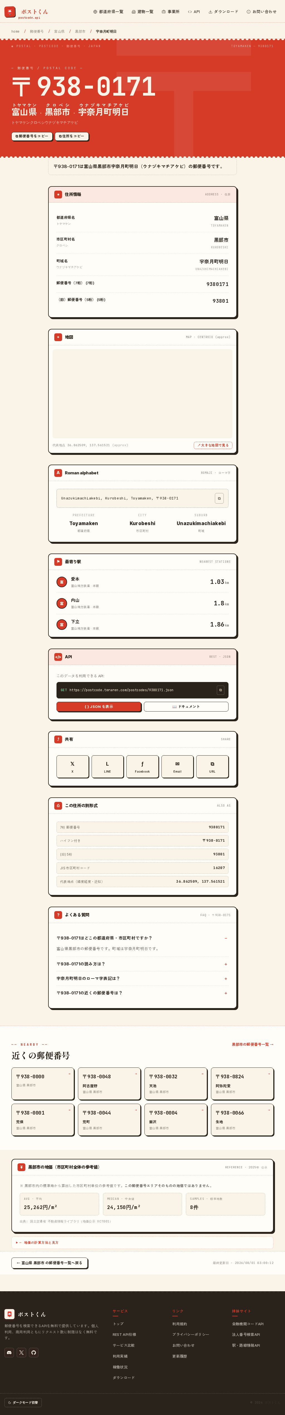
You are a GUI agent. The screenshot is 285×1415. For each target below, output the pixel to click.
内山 (75, 600)
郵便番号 (37, 31)
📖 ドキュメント (186, 706)
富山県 (59, 31)
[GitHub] (33, 1352)
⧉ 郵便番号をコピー (32, 136)
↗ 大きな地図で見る (213, 445)
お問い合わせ (183, 1345)
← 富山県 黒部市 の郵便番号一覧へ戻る (49, 1263)
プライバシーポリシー (190, 1334)
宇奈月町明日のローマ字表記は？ (88, 978)
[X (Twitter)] (21, 1352)
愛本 (75, 579)
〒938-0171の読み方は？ (81, 964)
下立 (75, 621)
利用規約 (179, 1324)
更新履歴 (179, 1356)
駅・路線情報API (246, 1345)
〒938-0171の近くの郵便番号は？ (89, 993)
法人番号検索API (246, 1334)
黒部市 (80, 31)
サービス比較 (124, 1345)
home (15, 31)
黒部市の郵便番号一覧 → (253, 1044)
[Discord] (9, 1352)
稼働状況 (120, 1367)
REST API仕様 (124, 1334)
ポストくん (273, 1402)
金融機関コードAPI (248, 1324)
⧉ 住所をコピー (72, 136)
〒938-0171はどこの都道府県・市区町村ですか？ (104, 938)
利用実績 (120, 1356)
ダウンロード (124, 1377)
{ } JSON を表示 (99, 706)
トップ (118, 1324)
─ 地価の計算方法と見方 (39, 1242)
